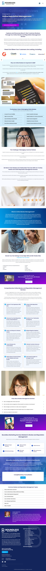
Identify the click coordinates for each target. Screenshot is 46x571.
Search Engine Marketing (29, 531)
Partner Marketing (28, 544)
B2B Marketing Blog (27, 546)
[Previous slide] (1, 59)
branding (18, 536)
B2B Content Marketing (28, 534)
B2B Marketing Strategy (9, 451)
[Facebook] (5, 562)
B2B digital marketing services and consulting (11, 542)
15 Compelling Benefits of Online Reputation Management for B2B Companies (29, 420)
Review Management (28, 540)
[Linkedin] (2, 562)
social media (9, 536)
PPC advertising (4, 537)
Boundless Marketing (5, 533)
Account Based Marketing (29, 543)
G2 (16, 72)
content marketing (14, 536)
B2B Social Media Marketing (29, 533)
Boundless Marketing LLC (6, 554)
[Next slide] (44, 59)
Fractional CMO (27, 538)
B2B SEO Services (37, 445)
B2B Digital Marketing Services (30, 528)
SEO (5, 536)
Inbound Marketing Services (29, 539)
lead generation (9, 537)
